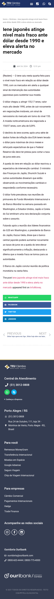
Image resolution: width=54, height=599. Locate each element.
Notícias (12, 19)
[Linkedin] (21, 532)
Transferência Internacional (18, 454)
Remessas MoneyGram (16, 449)
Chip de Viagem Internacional (19, 475)
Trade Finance (11, 511)
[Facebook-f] (14, 532)
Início (5, 19)
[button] (31, 3)
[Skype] (14, 392)
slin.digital (32, 593)
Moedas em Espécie (14, 460)
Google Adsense (12, 465)
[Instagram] (7, 532)
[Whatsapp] (7, 392)
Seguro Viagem (12, 470)
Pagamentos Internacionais (18, 501)
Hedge (7, 506)
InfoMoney (35, 287)
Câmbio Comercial (13, 496)
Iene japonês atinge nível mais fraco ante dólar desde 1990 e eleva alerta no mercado (26, 282)
